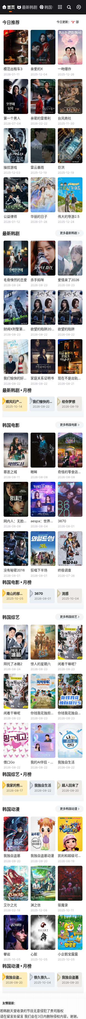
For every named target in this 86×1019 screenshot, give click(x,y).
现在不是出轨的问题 (70, 378)
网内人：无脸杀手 (16, 521)
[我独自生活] (70, 740)
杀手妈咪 (37, 280)
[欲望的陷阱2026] (43, 307)
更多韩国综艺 (68, 617)
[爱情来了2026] (70, 258)
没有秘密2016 (14, 570)
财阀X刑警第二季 (16, 329)
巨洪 (61, 167)
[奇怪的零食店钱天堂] (70, 450)
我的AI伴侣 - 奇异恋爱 (43, 762)
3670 (62, 521)
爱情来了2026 (68, 280)
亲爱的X (37, 69)
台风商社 (64, 118)
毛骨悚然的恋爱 (15, 280)
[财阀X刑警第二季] (16, 307)
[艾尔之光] (16, 883)
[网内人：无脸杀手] (16, 499)
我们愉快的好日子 (16, 378)
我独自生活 (66, 762)
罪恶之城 (10, 472)
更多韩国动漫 (68, 809)
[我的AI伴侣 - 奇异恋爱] (43, 740)
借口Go (9, 762)
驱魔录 (63, 905)
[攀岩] (16, 932)
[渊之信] (43, 883)
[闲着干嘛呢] (16, 691)
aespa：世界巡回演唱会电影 (43, 521)
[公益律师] (16, 194)
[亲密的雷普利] (43, 96)
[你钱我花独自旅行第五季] (70, 691)
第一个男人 (12, 118)
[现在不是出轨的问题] (70, 356)
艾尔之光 (10, 905)
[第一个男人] (16, 96)
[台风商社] (70, 96)
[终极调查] (70, 548)
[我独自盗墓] (16, 834)
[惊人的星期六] (43, 642)
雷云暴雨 (37, 167)
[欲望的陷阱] (70, 307)
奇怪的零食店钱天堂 (70, 472)
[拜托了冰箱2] (16, 642)
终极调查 (64, 570)
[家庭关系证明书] (43, 356)
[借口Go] (16, 740)
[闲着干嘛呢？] (70, 642)
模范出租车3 (13, 69)
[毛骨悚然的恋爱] (16, 258)
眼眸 (34, 472)
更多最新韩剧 (68, 233)
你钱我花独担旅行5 (43, 713)
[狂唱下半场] (43, 548)
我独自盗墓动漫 (42, 856)
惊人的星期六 (41, 664)
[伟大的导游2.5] (70, 194)
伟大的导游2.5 (69, 216)
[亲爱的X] (43, 47)
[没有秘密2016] (16, 548)
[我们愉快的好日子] (16, 356)
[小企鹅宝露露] (70, 932)
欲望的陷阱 (66, 329)
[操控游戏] (16, 145)
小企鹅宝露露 (68, 954)
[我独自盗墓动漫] (43, 834)
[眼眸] (43, 450)
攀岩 (7, 954)
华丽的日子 (39, 216)
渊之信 (36, 905)
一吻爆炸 (64, 69)
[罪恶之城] (16, 450)
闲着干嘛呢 (12, 713)
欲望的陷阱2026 (43, 329)
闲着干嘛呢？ (68, 664)
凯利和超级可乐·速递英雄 (70, 856)
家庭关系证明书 (42, 378)
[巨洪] (70, 145)
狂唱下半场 (39, 570)
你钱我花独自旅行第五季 (70, 713)
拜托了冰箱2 (13, 664)
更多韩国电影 (68, 425)
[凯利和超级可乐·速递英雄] (70, 834)
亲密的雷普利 (41, 118)
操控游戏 (10, 167)
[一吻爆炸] (70, 47)
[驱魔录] (70, 883)
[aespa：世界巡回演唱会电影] (43, 499)
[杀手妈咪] (43, 258)
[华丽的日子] (43, 194)
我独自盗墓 (12, 856)
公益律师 (10, 216)
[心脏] (43, 932)
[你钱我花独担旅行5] (43, 691)
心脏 (34, 954)
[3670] (70, 499)
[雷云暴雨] (43, 145)
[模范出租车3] (16, 47)
